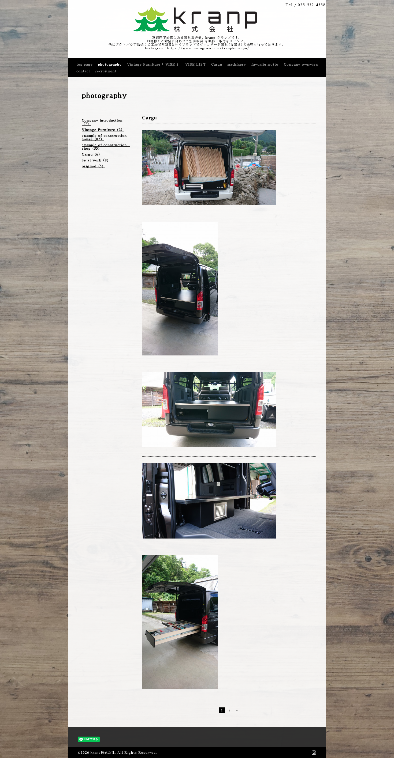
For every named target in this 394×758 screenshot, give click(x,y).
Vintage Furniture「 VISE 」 (153, 64)
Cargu (216, 64)
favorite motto (264, 64)
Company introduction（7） (102, 122)
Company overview (301, 64)
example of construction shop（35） (106, 146)
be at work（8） (96, 160)
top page (84, 64)
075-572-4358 (312, 5)
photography (110, 64)
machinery (237, 64)
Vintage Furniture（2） (103, 129)
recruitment (105, 71)
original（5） (93, 166)
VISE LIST (195, 64)
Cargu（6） (92, 154)
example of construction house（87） (106, 137)
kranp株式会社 (103, 752)
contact (83, 71)
